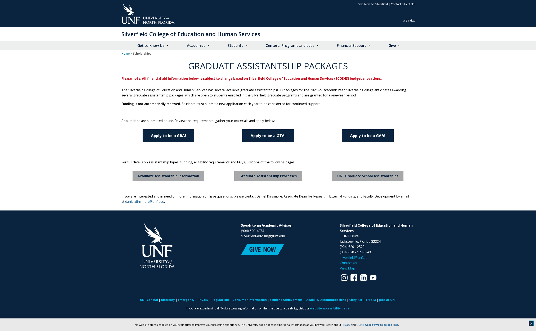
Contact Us (348, 262)
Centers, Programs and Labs (290, 45)
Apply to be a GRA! (168, 135)
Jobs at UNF (387, 300)
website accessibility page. (330, 308)
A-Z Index (409, 20)
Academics (196, 45)
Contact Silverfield (403, 4)
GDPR (360, 325)
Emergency (186, 300)
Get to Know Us (151, 45)
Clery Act (355, 300)
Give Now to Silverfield (373, 4)
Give (392, 45)
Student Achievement (286, 300)
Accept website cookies (381, 325)
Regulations (220, 300)
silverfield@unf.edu (355, 257)
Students (235, 45)
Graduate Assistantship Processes (268, 176)
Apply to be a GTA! (268, 135)
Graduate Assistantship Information (168, 176)
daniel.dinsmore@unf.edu (144, 201)
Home (125, 53)
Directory (168, 300)
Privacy (346, 325)
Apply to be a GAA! (367, 135)
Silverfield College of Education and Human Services (190, 34)
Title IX (371, 300)
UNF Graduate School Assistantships (367, 176)
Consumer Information (250, 300)
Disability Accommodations (326, 300)
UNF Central (149, 300)
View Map (347, 268)
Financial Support (351, 45)
